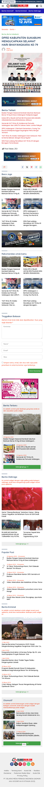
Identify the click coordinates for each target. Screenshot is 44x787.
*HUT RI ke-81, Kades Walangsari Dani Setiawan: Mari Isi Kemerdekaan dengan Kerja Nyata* (21, 137)
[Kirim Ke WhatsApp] (40, 167)
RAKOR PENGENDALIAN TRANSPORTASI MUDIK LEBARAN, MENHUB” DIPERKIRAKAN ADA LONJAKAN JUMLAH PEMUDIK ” (28, 735)
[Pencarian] (41, 6)
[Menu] (3, 6)
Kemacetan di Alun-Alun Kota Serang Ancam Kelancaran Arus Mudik (28, 714)
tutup (24, 744)
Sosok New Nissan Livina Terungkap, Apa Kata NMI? (24, 598)
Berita (4, 34)
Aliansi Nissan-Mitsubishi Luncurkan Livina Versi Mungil (24, 590)
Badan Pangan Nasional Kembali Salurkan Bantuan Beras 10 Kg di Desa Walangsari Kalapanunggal (21, 114)
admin (8, 49)
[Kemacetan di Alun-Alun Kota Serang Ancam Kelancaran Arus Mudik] (9, 715)
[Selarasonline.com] (16, 6)
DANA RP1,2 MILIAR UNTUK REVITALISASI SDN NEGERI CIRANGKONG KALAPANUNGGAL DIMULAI (21, 119)
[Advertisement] (22, 765)
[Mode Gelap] (37, 6)
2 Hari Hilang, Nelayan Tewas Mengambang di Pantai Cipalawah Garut (21, 685)
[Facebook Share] (22, 167)
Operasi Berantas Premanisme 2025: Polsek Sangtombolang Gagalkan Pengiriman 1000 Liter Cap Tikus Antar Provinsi (22, 645)
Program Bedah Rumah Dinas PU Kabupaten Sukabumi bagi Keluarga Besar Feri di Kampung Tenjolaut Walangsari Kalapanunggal (20, 669)
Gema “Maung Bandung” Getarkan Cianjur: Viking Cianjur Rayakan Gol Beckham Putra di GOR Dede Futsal (20, 514)
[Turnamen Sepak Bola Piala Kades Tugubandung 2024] (32, 525)
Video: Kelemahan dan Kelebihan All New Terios (24, 582)
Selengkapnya (21, 467)
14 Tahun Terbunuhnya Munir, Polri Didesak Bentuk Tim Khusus (23, 567)
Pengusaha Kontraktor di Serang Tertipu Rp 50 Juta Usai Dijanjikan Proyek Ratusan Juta (21, 653)
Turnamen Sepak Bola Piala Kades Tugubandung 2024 (31, 534)
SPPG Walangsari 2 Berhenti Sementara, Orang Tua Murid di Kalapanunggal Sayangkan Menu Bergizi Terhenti (21, 130)
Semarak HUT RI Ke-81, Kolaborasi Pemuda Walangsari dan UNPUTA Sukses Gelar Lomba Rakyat (22, 124)
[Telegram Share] (36, 167)
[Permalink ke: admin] (3, 49)
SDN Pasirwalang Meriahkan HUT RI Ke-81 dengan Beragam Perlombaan (20, 142)
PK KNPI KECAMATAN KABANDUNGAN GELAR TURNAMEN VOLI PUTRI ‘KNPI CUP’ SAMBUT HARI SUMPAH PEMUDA (11, 534)
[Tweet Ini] (27, 167)
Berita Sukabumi (13, 34)
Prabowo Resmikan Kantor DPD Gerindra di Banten (23, 575)
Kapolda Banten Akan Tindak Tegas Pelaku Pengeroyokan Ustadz (18, 661)
